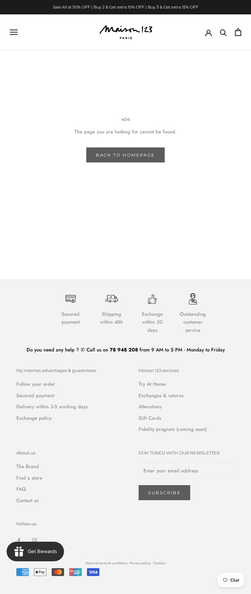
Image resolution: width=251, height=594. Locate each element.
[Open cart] (238, 32)
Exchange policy (34, 418)
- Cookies (158, 563)
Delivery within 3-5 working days (52, 406)
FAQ (21, 489)
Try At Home (152, 384)
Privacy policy (141, 563)
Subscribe (164, 492)
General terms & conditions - (107, 563)
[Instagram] (34, 540)
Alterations (150, 406)
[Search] (223, 32)
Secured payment (35, 395)
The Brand (27, 466)
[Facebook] (18, 540)
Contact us (27, 500)
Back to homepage (125, 155)
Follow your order (35, 384)
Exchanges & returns (161, 395)
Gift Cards (150, 418)
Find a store (29, 478)
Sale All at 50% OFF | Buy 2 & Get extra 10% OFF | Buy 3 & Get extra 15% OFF (125, 7)
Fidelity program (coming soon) (173, 429)
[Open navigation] (14, 32)
